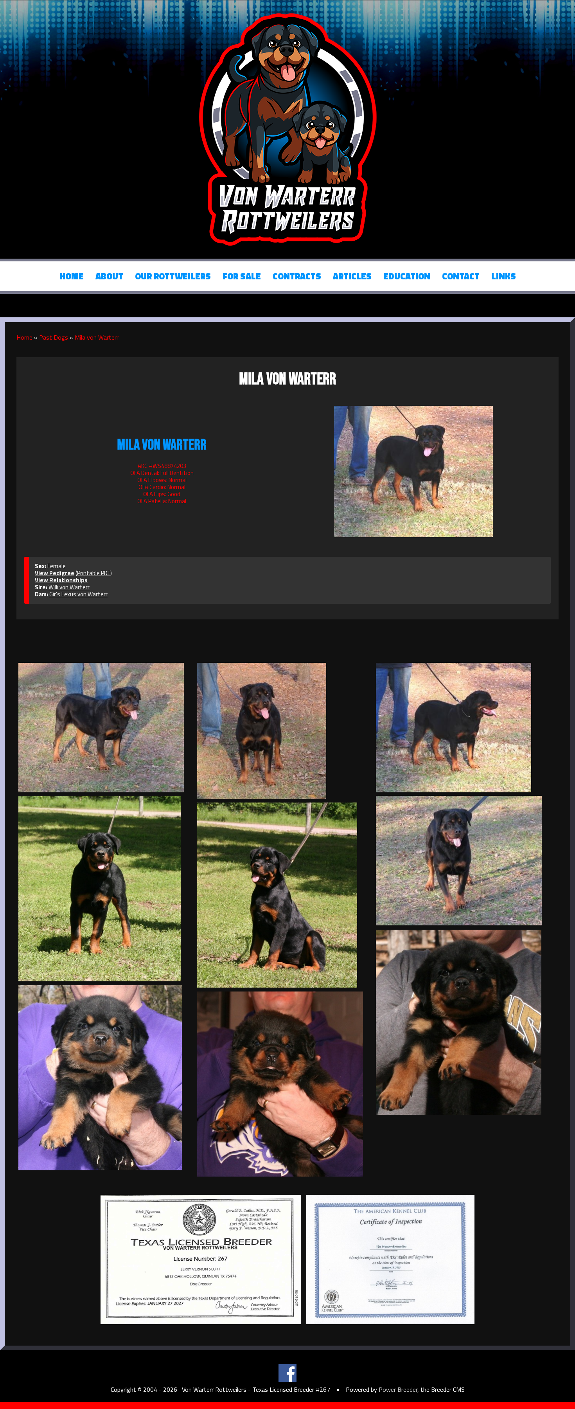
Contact (461, 276)
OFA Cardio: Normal (161, 486)
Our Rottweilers (173, 276)
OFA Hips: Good (161, 493)
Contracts (297, 276)
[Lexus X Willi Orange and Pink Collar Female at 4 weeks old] (105, 1077)
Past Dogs (53, 337)
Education (406, 276)
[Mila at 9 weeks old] (463, 1022)
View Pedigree (54, 573)
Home (71, 276)
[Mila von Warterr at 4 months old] (105, 889)
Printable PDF (93, 573)
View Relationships (61, 580)
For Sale (242, 276)
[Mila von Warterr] (413, 470)
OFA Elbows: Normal (162, 479)
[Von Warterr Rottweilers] (287, 128)
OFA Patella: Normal (161, 501)
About (109, 276)
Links (503, 276)
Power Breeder (398, 1389)
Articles (352, 276)
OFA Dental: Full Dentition (162, 472)
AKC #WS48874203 (162, 465)
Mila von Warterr (97, 337)
